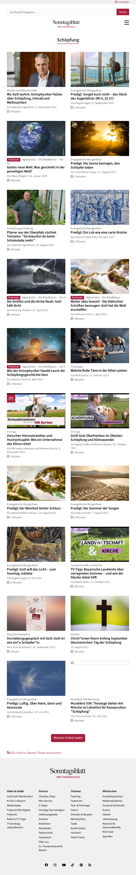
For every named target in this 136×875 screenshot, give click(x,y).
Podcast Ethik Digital (18, 810)
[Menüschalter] (127, 22)
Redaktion (44, 824)
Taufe (74, 824)
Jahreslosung (110, 819)
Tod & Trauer (78, 837)
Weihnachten (78, 819)
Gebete (107, 814)
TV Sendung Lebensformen (15, 825)
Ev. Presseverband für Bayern (51, 848)
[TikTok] (72, 865)
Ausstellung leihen (113, 796)
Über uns (44, 842)
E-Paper (43, 805)
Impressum (45, 837)
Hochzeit (76, 833)
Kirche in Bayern (16, 801)
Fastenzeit (76, 801)
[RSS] (89, 865)
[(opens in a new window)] (46, 865)
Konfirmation (78, 828)
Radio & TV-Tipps (16, 819)
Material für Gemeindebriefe (112, 825)
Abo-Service (45, 801)
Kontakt (43, 819)
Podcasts (12, 814)
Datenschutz (46, 833)
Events (106, 810)
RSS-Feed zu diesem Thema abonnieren (35, 752)
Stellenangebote (48, 814)
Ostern (74, 810)
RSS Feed (108, 832)
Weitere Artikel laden (68, 737)
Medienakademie (112, 801)
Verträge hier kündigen (52, 810)
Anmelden (123, 2)
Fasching (76, 796)
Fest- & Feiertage (80, 805)
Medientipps (14, 805)
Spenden (107, 836)
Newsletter (45, 828)
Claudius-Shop (47, 796)
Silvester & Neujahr (81, 814)
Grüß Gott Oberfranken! (20, 796)
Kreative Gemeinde (113, 805)
